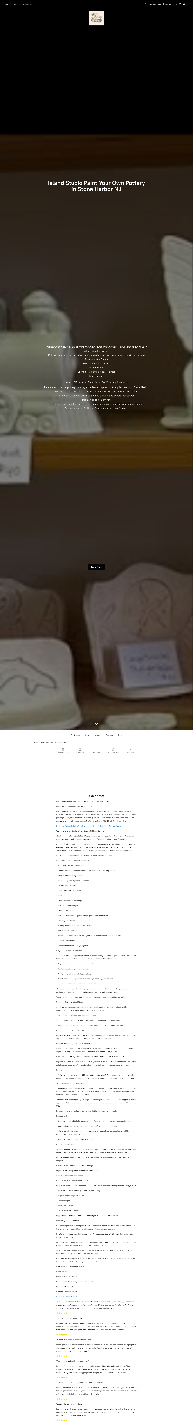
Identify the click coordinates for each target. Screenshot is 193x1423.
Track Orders (80, 752)
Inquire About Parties (94, 826)
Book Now (75, 735)
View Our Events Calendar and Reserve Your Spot (76, 1015)
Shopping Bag (113, 752)
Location (16, 4)
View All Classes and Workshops (69, 1176)
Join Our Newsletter (113, 826)
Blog (120, 735)
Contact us (27, 4)
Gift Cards (130, 752)
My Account (63, 752)
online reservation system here (76, 1025)
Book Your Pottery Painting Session (70, 826)
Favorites (96, 752)
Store (6, 4)
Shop (87, 735)
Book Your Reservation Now (67, 1297)
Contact (109, 735)
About (98, 735)
